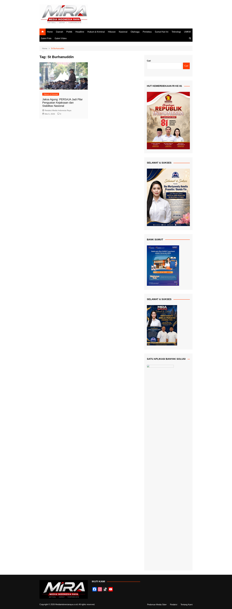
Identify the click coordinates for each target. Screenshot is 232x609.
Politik (69, 32)
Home (50, 32)
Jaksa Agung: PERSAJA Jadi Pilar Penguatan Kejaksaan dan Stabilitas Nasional (62, 102)
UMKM (187, 32)
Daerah (59, 32)
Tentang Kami (187, 604)
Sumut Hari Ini (161, 32)
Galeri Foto (46, 38)
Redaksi (173, 604)
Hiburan (112, 32)
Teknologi (176, 32)
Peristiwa (147, 32)
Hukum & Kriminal (96, 32)
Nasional (123, 32)
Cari (149, 61)
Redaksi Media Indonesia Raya (58, 110)
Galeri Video (61, 38)
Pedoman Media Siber (157, 604)
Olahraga (135, 32)
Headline (79, 32)
